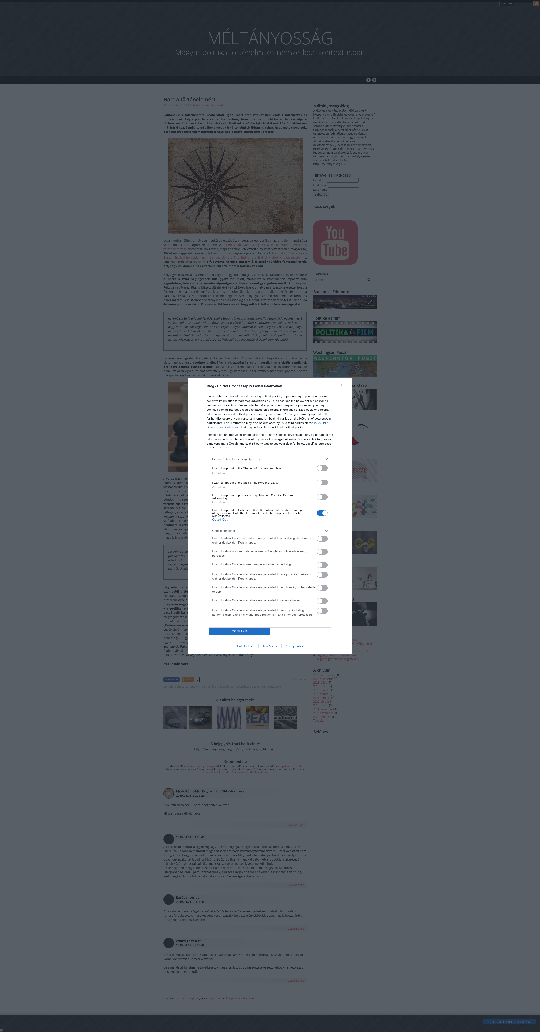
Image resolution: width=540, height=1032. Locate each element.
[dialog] (270, 516)
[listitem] (270, 459)
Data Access (270, 646)
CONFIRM (239, 631)
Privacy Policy (294, 646)
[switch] (322, 468)
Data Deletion (246, 646)
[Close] (343, 386)
